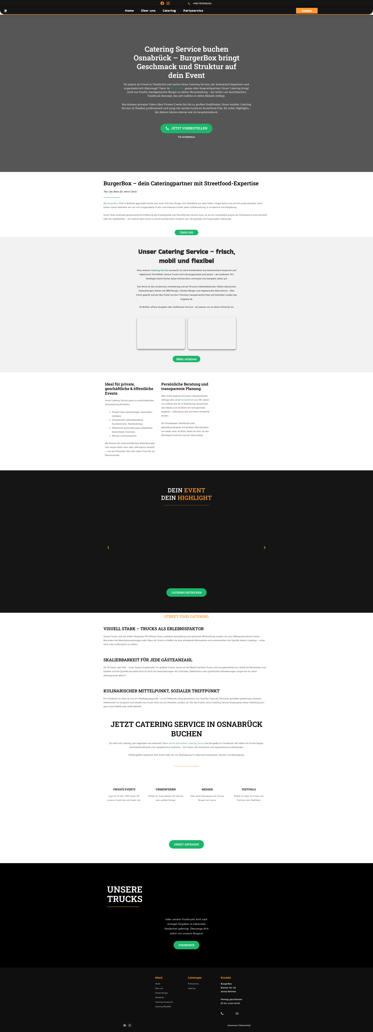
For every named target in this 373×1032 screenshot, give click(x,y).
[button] (108, 547)
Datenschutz (245, 1025)
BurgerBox (177, 88)
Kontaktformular (189, 399)
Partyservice (193, 10)
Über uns (148, 10)
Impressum (232, 1025)
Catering (169, 10)
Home (129, 10)
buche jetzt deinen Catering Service (187, 743)
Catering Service (159, 270)
